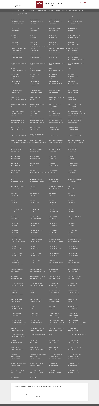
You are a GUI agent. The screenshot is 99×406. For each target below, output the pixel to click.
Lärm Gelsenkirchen (34, 209)
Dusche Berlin (14, 106)
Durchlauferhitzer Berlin (55, 104)
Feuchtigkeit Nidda (15, 246)
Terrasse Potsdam (34, 315)
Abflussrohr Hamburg (35, 16)
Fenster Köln (33, 225)
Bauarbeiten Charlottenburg (37, 61)
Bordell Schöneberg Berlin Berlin (38, 92)
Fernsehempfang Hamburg (36, 239)
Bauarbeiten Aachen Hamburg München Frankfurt (39, 47)
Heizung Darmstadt (34, 163)
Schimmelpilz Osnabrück (17, 299)
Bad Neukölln (52, 35)
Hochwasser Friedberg (73, 184)
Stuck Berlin (33, 308)
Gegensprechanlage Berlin (55, 118)
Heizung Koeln (52, 163)
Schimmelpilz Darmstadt (55, 297)
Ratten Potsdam (34, 290)
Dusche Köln (33, 106)
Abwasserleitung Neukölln (36, 21)
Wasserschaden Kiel (53, 370)
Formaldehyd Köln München (18, 264)
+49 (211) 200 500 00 (83, 2)
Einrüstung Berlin (15, 108)
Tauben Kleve (52, 308)
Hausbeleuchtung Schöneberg (18, 144)
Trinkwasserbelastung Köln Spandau (77, 322)
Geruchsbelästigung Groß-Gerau (57, 137)
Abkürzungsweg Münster (55, 16)
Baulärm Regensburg (73, 76)
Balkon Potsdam (15, 42)
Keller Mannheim (15, 188)
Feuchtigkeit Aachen (35, 241)
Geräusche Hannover (16, 127)
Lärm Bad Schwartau (35, 202)
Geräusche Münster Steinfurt (56, 122)
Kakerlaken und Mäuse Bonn (56, 186)
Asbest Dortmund (72, 26)
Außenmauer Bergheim (54, 28)
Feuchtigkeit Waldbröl (54, 253)
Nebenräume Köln (15, 271)
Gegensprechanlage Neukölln (75, 118)
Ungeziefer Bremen (15, 347)
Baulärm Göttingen (34, 78)
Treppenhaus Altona (16, 320)
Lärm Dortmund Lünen (16, 209)
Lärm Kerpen (71, 211)
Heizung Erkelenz (72, 149)
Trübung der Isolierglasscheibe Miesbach (56, 334)
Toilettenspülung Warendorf (37, 317)
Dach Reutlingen (72, 99)
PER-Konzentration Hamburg (18, 285)
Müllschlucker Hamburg (17, 269)
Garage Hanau (33, 115)
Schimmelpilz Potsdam (35, 294)
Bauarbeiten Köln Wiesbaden (56, 61)
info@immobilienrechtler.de (82, 3)
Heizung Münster (72, 151)
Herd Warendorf (34, 184)
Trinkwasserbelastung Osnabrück (19, 324)
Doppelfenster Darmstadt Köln (37, 104)
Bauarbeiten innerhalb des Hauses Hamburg (76, 67)
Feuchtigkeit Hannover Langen (56, 241)
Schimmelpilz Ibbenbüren (36, 299)
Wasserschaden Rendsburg (17, 370)
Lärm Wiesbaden (15, 197)
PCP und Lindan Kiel (53, 283)
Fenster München (15, 232)
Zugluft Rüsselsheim (54, 374)
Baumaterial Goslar (15, 83)
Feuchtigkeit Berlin (53, 244)
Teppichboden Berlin (16, 313)
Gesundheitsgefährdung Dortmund (38, 142)
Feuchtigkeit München (73, 244)
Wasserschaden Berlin (73, 372)
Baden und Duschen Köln (74, 35)
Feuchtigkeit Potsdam (35, 260)
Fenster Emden (71, 232)
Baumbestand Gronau (35, 83)
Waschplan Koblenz (73, 361)
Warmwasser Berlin (15, 356)
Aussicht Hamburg (72, 28)
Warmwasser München (73, 358)
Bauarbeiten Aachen (73, 48)
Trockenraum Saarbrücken (55, 330)
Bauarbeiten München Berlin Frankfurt (58, 48)
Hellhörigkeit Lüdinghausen (75, 179)
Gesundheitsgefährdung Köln (56, 142)
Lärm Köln (32, 195)
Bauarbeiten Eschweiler (54, 52)
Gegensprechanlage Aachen (74, 120)
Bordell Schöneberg (73, 92)
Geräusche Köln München (17, 125)
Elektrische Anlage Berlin (17, 113)
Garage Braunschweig (54, 115)
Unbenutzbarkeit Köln (16, 342)
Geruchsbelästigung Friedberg (75, 137)
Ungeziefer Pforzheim (35, 347)
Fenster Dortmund (15, 234)
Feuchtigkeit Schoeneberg (36, 244)
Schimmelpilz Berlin (15, 301)
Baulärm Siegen (33, 76)
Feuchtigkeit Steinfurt (73, 241)
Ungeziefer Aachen (34, 344)
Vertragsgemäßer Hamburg (74, 347)
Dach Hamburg (52, 99)
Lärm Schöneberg (53, 216)
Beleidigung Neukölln (35, 85)
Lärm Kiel (32, 197)
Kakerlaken (33, 377)
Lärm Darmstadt (72, 207)
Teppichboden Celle (72, 313)
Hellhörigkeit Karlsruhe (17, 181)
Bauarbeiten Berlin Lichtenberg (18, 48)
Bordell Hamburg (15, 92)
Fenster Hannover (34, 223)
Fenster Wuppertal (72, 227)
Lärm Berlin (52, 195)
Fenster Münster (15, 223)
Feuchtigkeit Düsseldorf (74, 255)
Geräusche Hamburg (35, 127)
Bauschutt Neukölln (73, 83)
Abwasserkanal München (74, 19)
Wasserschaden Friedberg (55, 372)
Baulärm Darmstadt (73, 78)
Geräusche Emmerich (73, 125)
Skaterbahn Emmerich (16, 306)
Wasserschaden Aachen (35, 370)
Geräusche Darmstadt (73, 127)
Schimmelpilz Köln (72, 299)
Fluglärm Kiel (33, 262)
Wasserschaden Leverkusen (36, 372)
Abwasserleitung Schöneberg (18, 21)
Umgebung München (54, 340)
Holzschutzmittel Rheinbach (18, 186)
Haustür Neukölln (34, 144)
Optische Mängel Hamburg (74, 276)
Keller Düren (33, 188)
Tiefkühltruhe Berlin (73, 315)
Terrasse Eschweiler (54, 315)
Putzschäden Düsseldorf (74, 287)
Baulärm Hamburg (15, 81)
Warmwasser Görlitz (73, 356)
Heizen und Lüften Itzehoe (55, 147)
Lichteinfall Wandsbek (35, 218)
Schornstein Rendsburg (35, 301)
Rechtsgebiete (25, 386)
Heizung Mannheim (15, 177)
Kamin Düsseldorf (15, 377)
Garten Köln (14, 118)
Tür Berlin (13, 340)
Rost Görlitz (33, 292)
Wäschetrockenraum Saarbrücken (38, 354)
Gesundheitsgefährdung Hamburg (76, 140)
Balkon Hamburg (34, 42)
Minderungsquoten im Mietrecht (50, 386)
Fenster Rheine (33, 227)
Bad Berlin (70, 30)
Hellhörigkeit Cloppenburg (74, 181)
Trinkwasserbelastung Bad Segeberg (76, 324)
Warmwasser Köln (34, 356)
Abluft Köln (71, 16)
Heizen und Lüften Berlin (36, 149)
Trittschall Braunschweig (17, 330)
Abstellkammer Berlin (35, 19)
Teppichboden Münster (54, 313)
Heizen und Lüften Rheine (74, 144)
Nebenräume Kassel (15, 276)
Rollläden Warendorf (73, 290)
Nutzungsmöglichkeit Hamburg (37, 276)
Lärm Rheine (14, 216)
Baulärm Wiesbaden (15, 76)
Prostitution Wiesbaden (16, 287)
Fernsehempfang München (74, 239)
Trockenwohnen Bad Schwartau (37, 334)
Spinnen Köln (33, 306)
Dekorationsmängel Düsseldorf (18, 104)
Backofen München (53, 30)
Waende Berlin (14, 351)
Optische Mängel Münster (55, 276)
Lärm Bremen (71, 193)
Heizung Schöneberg (73, 156)
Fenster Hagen (52, 232)
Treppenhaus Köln (34, 320)
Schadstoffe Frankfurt (73, 292)
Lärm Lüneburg (14, 195)
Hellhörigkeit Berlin (54, 179)
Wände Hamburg (72, 349)
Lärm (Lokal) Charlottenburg (75, 216)
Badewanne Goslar (15, 39)
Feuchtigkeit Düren (34, 246)
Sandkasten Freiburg (54, 292)
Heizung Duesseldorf (35, 158)
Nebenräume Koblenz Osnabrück (37, 271)
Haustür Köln (52, 144)
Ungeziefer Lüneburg (73, 342)
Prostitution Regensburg (36, 287)
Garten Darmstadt (72, 115)
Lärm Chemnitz (71, 214)
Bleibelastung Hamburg (35, 88)
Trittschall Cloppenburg (36, 330)
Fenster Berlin (71, 223)
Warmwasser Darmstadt (35, 361)
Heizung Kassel (52, 151)
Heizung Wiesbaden (34, 151)
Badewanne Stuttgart (73, 37)
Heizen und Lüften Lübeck (55, 149)
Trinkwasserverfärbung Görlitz (56, 328)
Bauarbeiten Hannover (16, 57)
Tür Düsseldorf (33, 340)
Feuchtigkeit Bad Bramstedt (55, 248)
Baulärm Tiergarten (34, 74)
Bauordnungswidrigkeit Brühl (56, 83)
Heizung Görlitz (34, 170)
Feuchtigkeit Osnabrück (16, 257)
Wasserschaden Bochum (74, 370)
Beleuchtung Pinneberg (54, 85)
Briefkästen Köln (72, 97)
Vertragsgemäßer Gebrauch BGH (19, 349)
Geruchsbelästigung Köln (55, 135)
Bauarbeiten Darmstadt (16, 52)
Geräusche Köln (53, 127)
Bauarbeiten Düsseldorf (54, 50)
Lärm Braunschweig (15, 214)
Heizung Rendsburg (53, 154)
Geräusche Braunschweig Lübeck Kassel (39, 125)
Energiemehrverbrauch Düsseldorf (76, 113)
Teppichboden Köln (34, 313)
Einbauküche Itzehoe (73, 106)
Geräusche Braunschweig (17, 129)
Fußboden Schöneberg (54, 264)
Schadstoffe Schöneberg (17, 294)
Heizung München (72, 170)
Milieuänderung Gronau (36, 267)
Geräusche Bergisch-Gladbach (56, 125)
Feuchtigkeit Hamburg (16, 248)
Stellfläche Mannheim (16, 308)
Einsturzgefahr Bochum (35, 111)
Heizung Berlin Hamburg (74, 177)
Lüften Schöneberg (53, 218)
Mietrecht (31, 386)
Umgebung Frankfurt (73, 340)
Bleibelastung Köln (15, 88)
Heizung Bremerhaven (35, 156)
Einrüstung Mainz (34, 108)
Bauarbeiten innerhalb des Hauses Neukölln (19, 67)
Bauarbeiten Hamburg (73, 52)
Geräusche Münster (72, 122)
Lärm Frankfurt (72, 197)
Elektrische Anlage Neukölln (75, 111)
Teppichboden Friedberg (16, 315)
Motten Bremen (71, 267)
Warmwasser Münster (35, 358)
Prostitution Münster (54, 287)
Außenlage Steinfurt (35, 28)
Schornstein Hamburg (54, 301)
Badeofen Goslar (34, 37)
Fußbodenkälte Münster (74, 264)
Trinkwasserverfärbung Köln (37, 328)
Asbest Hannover (34, 26)
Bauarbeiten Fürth (34, 50)
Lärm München (14, 207)
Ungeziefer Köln (34, 342)
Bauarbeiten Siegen (53, 55)
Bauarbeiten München (73, 44)
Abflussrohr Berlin (15, 16)
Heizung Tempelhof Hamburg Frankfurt (39, 172)
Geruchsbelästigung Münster (18, 137)
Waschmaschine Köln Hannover (18, 363)
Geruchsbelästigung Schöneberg (19, 140)
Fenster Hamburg (53, 223)
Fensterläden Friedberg (16, 239)
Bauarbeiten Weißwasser (17, 61)
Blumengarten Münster (54, 90)
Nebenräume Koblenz (73, 271)
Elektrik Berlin (52, 111)
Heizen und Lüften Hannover (37, 147)
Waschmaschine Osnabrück (36, 363)
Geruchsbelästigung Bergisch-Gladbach (37, 135)
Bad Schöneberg (15, 35)
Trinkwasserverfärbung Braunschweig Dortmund (20, 328)
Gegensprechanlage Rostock (56, 120)
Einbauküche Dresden (54, 106)
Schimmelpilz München (73, 297)
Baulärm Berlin (71, 81)
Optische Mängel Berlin (54, 278)
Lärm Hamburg (71, 195)
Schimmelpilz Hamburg (16, 297)
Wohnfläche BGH (15, 374)
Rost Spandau (14, 292)
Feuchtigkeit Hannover (16, 244)
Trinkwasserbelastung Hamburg (18, 322)
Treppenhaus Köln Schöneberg (56, 320)
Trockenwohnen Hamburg (17, 334)
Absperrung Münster (16, 19)
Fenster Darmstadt (15, 230)
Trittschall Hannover (73, 328)
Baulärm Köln (52, 76)
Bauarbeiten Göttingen (73, 55)
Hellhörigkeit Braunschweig (37, 181)
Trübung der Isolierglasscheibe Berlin (77, 334)
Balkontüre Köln (34, 44)
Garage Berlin (14, 115)
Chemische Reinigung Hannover (18, 99)
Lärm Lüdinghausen (53, 211)
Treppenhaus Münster (73, 317)
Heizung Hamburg (15, 151)
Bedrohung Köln (15, 85)
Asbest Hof (51, 26)
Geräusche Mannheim (73, 129)
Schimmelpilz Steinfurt (73, 294)
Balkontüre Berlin (53, 44)
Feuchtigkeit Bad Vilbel (73, 257)
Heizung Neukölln (34, 167)
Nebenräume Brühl (53, 271)
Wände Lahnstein (53, 349)
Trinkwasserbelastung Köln (36, 322)
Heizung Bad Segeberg (73, 163)
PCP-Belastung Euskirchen (17, 283)
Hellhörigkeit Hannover (36, 179)
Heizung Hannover (15, 156)
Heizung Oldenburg (53, 165)
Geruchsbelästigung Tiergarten (18, 135)
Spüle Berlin (52, 306)
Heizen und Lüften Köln (16, 149)
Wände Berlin (52, 351)
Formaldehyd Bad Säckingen (56, 262)
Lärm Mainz (32, 214)
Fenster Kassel (71, 234)
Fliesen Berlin (52, 260)
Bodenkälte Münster (73, 90)
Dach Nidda (33, 99)
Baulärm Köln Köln (15, 74)
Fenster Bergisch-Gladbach (36, 230)
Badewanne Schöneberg (54, 37)
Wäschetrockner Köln (54, 361)
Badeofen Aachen (15, 37)
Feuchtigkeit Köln (72, 253)
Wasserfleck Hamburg (35, 365)
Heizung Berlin (14, 154)
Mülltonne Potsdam (53, 269)
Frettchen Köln (33, 264)
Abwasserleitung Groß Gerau (75, 21)
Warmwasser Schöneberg (55, 358)
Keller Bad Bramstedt (54, 188)
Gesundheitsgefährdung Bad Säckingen (20, 142)
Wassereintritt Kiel (53, 363)
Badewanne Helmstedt (35, 39)
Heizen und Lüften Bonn (73, 147)
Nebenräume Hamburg (35, 274)
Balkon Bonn (71, 42)
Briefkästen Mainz (15, 97)
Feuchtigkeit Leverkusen (36, 257)
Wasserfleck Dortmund (73, 363)
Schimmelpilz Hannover (35, 297)
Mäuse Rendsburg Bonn (16, 267)
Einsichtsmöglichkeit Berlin (74, 108)
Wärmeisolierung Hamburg (55, 354)
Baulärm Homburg (53, 74)
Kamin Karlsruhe (34, 186)
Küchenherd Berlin (34, 193)
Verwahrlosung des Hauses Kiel (37, 349)
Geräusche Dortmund (54, 129)
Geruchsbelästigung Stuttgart (75, 135)
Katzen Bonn (71, 186)
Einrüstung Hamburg (54, 108)
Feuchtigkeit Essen (34, 248)
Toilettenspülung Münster (55, 317)
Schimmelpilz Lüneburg (54, 294)
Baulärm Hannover (53, 78)
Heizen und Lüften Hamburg (17, 147)
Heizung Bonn (14, 174)
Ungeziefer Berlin (53, 344)
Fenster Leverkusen (72, 237)
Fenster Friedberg (53, 230)
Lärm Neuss (51, 200)
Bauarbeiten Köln (15, 55)
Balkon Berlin (52, 39)
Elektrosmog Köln (34, 113)
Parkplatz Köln (52, 285)
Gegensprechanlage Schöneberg (37, 118)
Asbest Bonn (14, 26)
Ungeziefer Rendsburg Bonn (17, 344)
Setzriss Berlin (71, 301)
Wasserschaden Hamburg (17, 372)
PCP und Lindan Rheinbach (36, 283)
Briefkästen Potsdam (35, 97)
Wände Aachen (33, 351)
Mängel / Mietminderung (38, 386)
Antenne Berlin (33, 23)
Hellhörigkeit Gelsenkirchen (18, 184)
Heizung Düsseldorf (15, 158)
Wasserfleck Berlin (15, 365)
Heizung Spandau (34, 165)
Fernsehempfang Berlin (54, 239)
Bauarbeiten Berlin (72, 50)
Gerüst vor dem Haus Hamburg (37, 140)
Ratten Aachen (14, 290)
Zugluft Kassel (71, 374)
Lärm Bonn (70, 204)
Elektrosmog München (54, 113)
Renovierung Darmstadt (55, 290)
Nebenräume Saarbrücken (74, 269)
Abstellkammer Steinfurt (55, 19)
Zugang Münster (34, 374)
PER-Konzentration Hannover (37, 285)
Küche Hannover (15, 193)
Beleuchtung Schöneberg (74, 85)
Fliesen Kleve (71, 260)
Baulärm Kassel (71, 74)
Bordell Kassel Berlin (54, 92)
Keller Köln (71, 188)
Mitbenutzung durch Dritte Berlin (57, 267)
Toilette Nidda (14, 317)
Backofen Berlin (34, 30)
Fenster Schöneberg (73, 230)
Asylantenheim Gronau (73, 23)
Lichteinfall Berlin (15, 218)
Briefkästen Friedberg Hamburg (56, 97)
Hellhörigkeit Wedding (54, 181)
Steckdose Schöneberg (73, 306)
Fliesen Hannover (15, 262)
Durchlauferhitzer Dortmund (75, 104)
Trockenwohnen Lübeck (74, 330)
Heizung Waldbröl (15, 170)
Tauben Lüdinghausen (73, 308)
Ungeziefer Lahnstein (73, 344)
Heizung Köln (71, 154)
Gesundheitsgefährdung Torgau (56, 140)
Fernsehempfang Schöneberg (18, 241)
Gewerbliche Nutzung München (75, 142)
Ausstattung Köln (15, 30)
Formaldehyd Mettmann (74, 262)
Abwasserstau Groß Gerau (17, 23)
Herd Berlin (52, 184)
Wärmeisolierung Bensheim (74, 354)
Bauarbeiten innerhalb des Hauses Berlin (76, 60)
